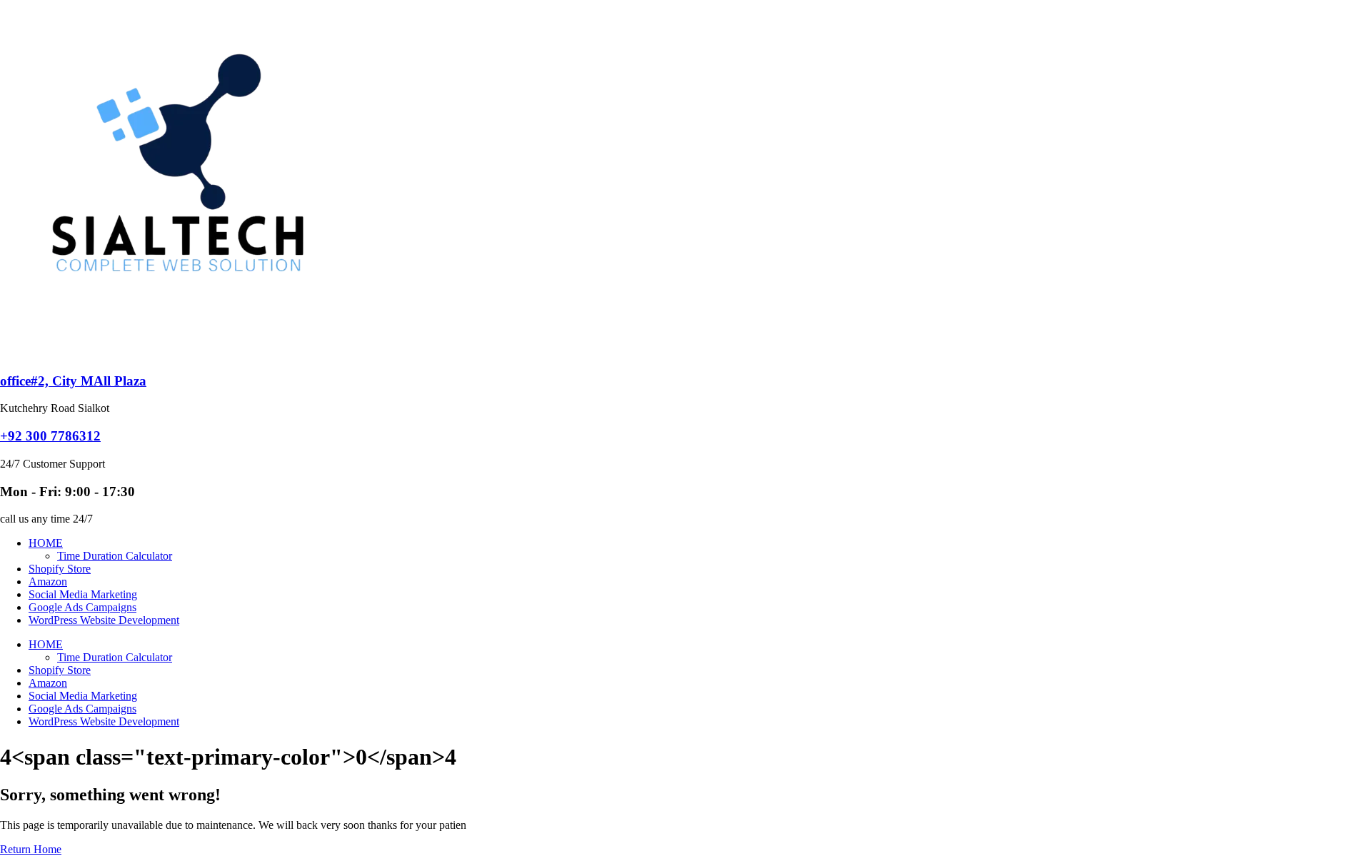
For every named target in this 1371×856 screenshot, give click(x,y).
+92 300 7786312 (50, 435)
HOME (46, 543)
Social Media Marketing (83, 594)
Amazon (48, 581)
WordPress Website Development (104, 620)
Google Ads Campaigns (82, 607)
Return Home (30, 849)
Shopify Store (60, 569)
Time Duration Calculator (114, 556)
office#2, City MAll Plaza (73, 380)
